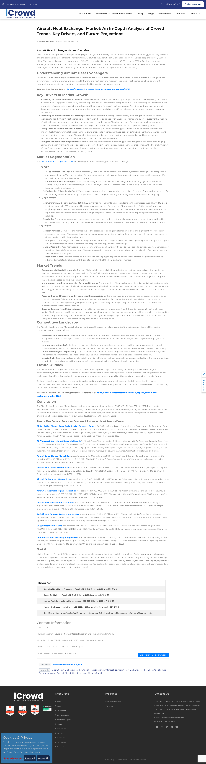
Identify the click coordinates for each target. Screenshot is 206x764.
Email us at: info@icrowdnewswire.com (169, 717)
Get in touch (159, 713)
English (78, 664)
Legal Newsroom (63, 715)
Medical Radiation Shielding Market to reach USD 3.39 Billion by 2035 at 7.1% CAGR (79, 601)
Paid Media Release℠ (113, 701)
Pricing (140, 14)
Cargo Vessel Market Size (49, 526)
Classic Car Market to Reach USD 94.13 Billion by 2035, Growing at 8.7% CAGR (76, 595)
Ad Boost (109, 706)
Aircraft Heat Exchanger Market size (58, 161)
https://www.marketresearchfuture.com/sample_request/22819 (98, 89)
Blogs (151, 14)
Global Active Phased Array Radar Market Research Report (66, 426)
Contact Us (195, 14)
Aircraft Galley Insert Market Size (53, 479)
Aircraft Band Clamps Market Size (54, 456)
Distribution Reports (122, 14)
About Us (180, 14)
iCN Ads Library (62, 747)
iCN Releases (61, 742)
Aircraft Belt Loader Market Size (53, 467)
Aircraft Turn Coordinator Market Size (55, 502)
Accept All (43, 758)
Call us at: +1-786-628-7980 (165, 721)
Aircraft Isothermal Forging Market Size (56, 491)
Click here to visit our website (154, 655)
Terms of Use (122, 760)
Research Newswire (63, 664)
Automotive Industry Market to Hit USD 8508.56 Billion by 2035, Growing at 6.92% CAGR (81, 607)
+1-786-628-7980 (172, 4)
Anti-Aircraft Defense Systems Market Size (58, 514)
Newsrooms (101, 14)
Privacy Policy (109, 760)
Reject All (30, 758)
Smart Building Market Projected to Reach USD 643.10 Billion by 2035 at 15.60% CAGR (80, 589)
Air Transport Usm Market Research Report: (59, 441)
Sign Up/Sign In (194, 4)
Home (59, 701)
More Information (13, 758)
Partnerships (164, 14)
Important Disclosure (138, 760)
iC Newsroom (62, 710)
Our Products (84, 14)
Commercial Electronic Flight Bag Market (57, 537)
